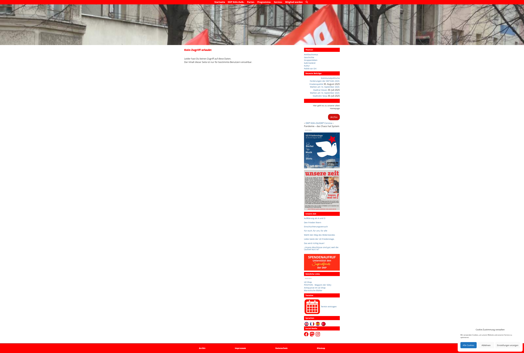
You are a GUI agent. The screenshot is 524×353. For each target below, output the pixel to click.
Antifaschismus (311, 54)
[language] (312, 323)
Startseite (219, 2)
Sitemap (321, 348)
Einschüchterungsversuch (316, 227)
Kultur (307, 65)
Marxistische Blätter (313, 290)
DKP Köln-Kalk (236, 2)
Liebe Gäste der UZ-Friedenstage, (319, 239)
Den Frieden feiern (312, 222)
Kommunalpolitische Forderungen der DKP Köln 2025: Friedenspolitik (324, 81)
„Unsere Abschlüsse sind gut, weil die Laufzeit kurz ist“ (321, 248)
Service (278, 2)
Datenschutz (281, 348)
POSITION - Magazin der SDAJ (317, 285)
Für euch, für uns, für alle (315, 231)
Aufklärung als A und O (314, 218)
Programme (264, 2)
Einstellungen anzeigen (507, 345)
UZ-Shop (308, 282)
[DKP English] (306, 323)
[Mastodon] (312, 334)
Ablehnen (486, 345)
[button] (307, 2)
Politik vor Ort (310, 68)
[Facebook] (306, 334)
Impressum (240, 348)
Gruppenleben (310, 60)
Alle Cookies (468, 345)
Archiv (308, 100)
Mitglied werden (294, 2)
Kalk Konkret (309, 63)
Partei (250, 2)
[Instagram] (318, 334)
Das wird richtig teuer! (314, 243)
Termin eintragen (329, 306)
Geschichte (309, 57)
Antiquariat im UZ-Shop (315, 287)
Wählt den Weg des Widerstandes (319, 235)
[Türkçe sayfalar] (323, 323)
